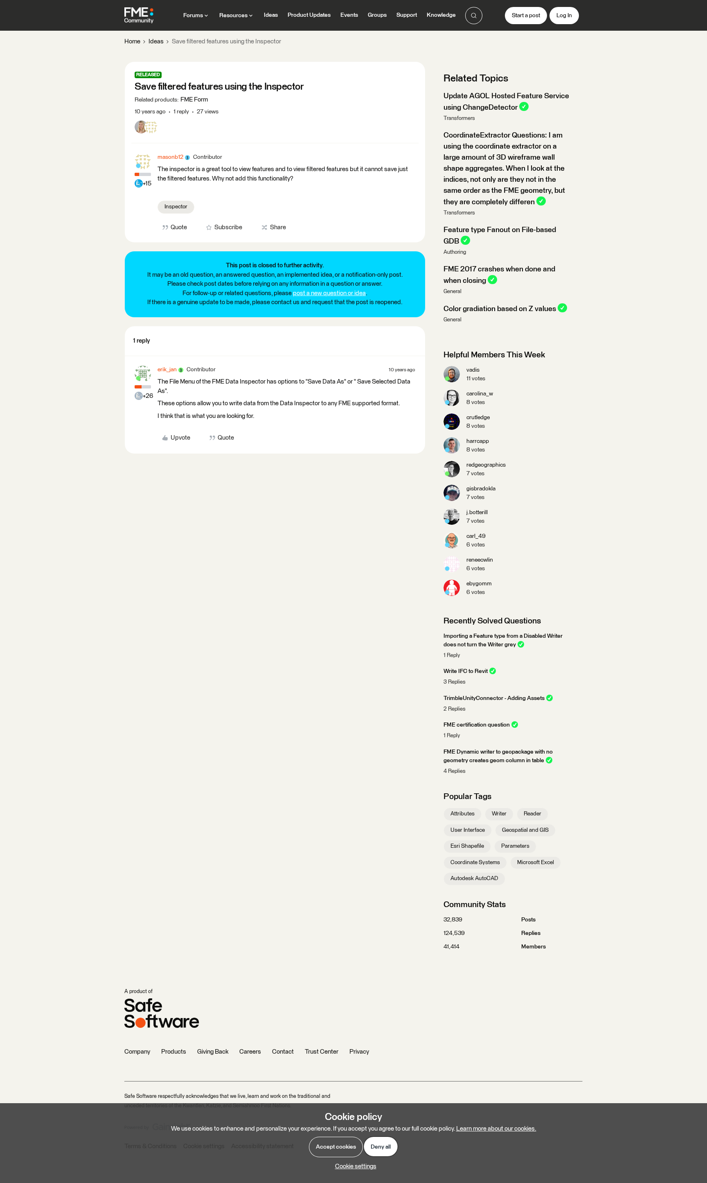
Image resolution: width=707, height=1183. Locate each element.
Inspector (175, 207)
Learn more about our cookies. (496, 1129)
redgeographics (486, 465)
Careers (250, 1052)
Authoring (455, 252)
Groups (377, 15)
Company (137, 1052)
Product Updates (309, 15)
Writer (499, 814)
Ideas (271, 15)
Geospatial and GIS (525, 830)
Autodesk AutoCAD (474, 878)
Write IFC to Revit (466, 671)
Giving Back (212, 1052)
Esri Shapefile (467, 846)
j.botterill (477, 512)
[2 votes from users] (146, 128)
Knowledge (441, 15)
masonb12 (170, 157)
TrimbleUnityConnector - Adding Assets (494, 698)
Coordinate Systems (475, 862)
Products (173, 1052)
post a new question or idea (329, 293)
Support (406, 15)
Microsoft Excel (535, 862)
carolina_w (479, 394)
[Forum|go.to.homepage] (138, 15)
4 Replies (455, 771)
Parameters (515, 846)
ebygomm (479, 584)
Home (132, 41)
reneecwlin (479, 560)
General (453, 291)
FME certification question (477, 725)
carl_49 (476, 536)
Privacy (359, 1052)
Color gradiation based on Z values (500, 308)
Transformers (459, 118)
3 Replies (455, 682)
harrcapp (477, 441)
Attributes (462, 814)
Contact (283, 1052)
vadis (473, 370)
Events (349, 15)
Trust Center (321, 1052)
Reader (532, 814)
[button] (526, 15)
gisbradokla (480, 489)
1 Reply (452, 655)
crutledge (478, 417)
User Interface (467, 830)
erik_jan (167, 370)
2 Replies (455, 709)
